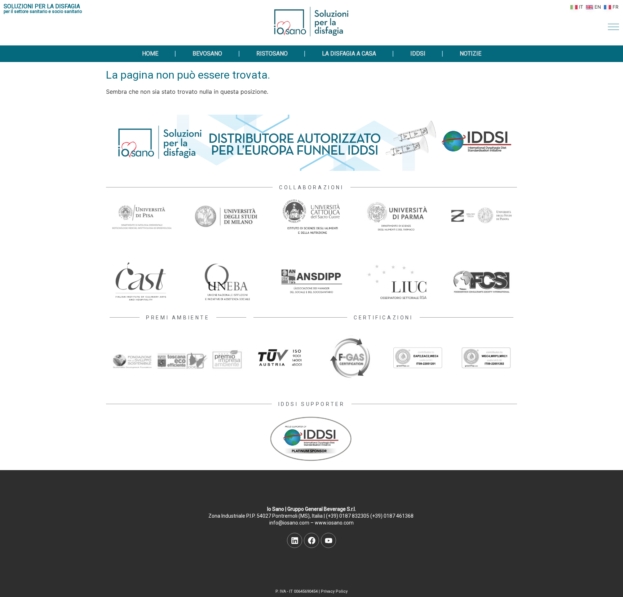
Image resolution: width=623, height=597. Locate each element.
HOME (150, 53)
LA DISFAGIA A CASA (349, 53)
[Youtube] (328, 540)
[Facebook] (311, 540)
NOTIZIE (470, 53)
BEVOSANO (207, 53)
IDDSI (417, 53)
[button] (613, 26)
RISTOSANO (272, 53)
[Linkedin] (294, 540)
